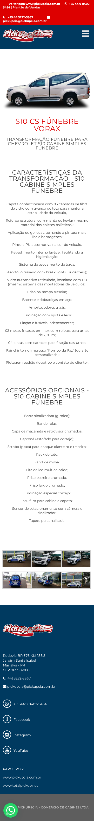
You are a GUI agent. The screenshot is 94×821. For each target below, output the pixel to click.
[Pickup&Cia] (28, 42)
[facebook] (7, 719)
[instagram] (7, 734)
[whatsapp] (7, 704)
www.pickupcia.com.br (22, 777)
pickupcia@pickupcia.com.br (25, 21)
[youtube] (7, 750)
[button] (10, 810)
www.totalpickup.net (20, 785)
